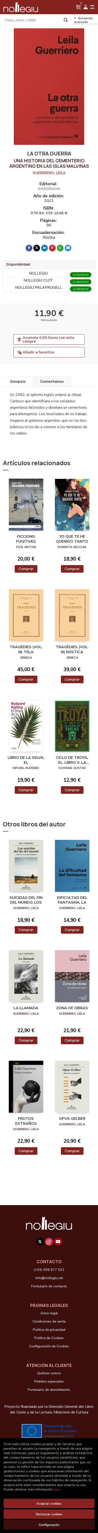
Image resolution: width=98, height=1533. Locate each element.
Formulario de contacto (49, 1286)
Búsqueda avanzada (83, 20)
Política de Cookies (49, 1337)
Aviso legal (49, 1313)
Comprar (26, 568)
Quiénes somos (49, 1373)
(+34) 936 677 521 (49, 1269)
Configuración (49, 1524)
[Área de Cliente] (85, 7)
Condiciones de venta (49, 1321)
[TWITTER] (40, 1241)
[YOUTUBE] (58, 1241)
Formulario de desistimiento (49, 1389)
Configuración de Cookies (49, 1346)
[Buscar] (66, 20)
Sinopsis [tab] (18, 381)
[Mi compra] (78, 7)
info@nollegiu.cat (49, 1277)
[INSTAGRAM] (49, 1241)
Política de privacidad (49, 1329)
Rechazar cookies (49, 1514)
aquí (57, 1489)
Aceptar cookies (49, 1503)
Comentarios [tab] (52, 381)
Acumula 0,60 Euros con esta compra (48, 339)
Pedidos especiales (49, 1381)
